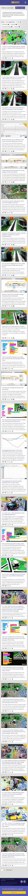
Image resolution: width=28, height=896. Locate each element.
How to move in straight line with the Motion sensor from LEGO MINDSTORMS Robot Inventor (13, 575)
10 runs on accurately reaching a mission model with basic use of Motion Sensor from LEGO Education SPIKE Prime (13, 701)
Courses (9, 16)
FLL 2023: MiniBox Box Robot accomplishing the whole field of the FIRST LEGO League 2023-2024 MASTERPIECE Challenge (14, 762)
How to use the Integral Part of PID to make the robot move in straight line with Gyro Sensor (13, 265)
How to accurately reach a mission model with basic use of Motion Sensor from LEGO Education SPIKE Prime (13, 638)
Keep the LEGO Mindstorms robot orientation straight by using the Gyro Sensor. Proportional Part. (14, 234)
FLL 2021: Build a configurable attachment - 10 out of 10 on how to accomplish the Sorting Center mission (13, 794)
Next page (8, 869)
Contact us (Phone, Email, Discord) (8, 880)
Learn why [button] (20, 889)
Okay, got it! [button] (14, 892)
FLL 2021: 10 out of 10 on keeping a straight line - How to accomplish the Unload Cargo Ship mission (13, 824)
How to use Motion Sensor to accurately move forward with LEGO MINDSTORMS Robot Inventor (13, 669)
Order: (9, 22)
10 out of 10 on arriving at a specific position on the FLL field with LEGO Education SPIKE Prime (13, 48)
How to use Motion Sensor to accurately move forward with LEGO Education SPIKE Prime (13, 358)
